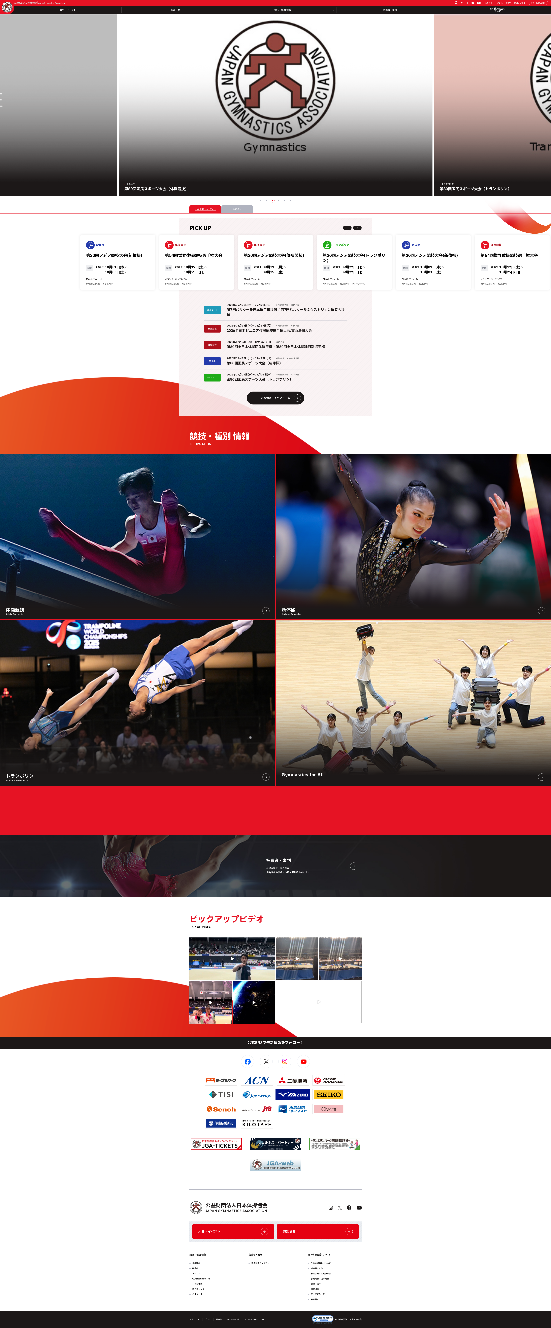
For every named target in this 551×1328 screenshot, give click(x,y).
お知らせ (175, 10)
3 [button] (272, 200)
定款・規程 (316, 1283)
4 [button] (278, 200)
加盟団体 (315, 1289)
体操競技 (196, 1263)
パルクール (197, 1294)
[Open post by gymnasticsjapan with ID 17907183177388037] (254, 1002)
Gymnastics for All (201, 1278)
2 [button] (267, 200)
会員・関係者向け (538, 3)
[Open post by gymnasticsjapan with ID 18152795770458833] (210, 1002)
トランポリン (198, 1273)
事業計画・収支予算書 (321, 1273)
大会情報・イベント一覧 (275, 398)
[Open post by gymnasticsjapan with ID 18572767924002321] (232, 958)
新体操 (195, 1268)
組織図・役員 (317, 1268)
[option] (275, 105)
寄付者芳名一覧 (318, 1294)
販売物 (508, 3)
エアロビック (198, 1289)
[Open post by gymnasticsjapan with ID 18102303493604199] (319, 1002)
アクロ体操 (197, 1283)
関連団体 (315, 1299)
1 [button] (261, 200)
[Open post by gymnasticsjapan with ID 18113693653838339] (297, 958)
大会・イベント (68, 10)
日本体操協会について (321, 1263)
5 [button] (284, 200)
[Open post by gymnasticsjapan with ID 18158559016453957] (340, 958)
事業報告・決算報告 (320, 1278)
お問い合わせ (519, 3)
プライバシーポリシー (254, 1319)
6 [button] (290, 200)
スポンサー (489, 3)
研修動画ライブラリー (261, 1263)
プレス (500, 3)
